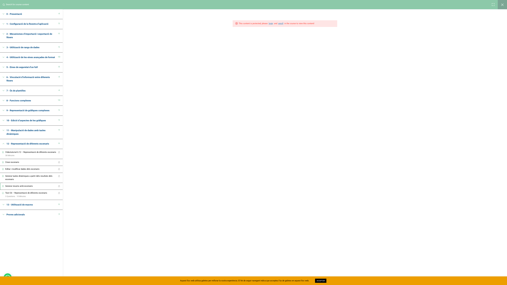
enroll (280, 23)
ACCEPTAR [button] (321, 281)
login (271, 23)
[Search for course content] (4, 4)
